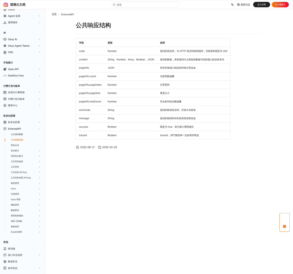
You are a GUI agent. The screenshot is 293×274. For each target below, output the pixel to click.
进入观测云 (280, 4)
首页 (54, 14)
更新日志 (245, 4)
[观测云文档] (5, 4)
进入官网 (262, 4)
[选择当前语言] (232, 5)
